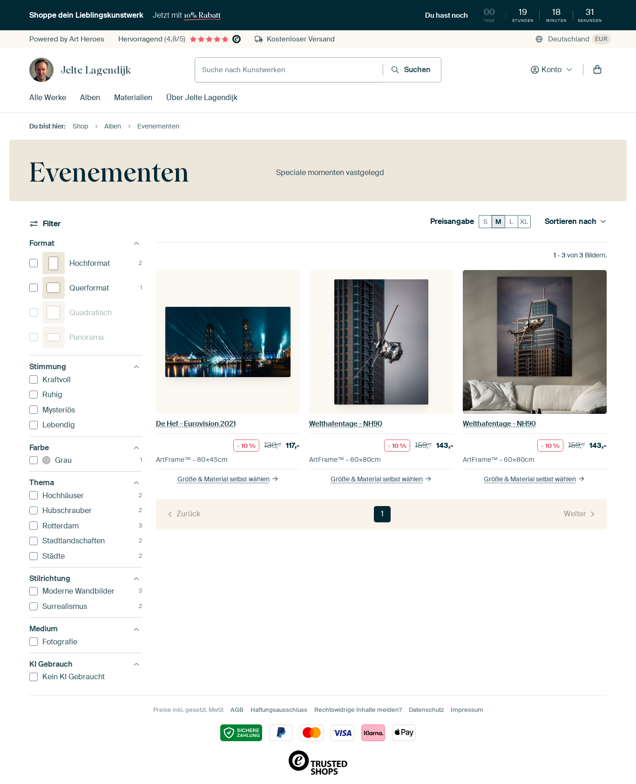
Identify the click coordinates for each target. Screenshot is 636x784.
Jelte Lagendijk (96, 70)
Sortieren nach (570, 221)
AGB (237, 710)
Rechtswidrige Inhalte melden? (358, 710)
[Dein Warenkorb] (597, 70)
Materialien (133, 97)
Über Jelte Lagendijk (201, 97)
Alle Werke (47, 97)
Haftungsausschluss (278, 710)
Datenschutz (426, 710)
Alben (90, 97)
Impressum (467, 710)
